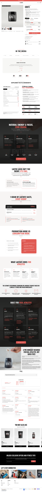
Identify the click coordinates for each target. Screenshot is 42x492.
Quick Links (9, 481)
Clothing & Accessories (16, 483)
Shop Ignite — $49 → (21, 159)
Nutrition (15, 482)
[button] (21, 375)
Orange (32, 18)
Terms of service (8, 489)
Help (1, 481)
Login (1, 482)
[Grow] (7, 435)
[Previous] (18, 70)
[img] (4, 391)
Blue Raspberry (36, 18)
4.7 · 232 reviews (29, 5)
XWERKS (21, 489)
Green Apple (27, 18)
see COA (31, 37)
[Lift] (20, 435)
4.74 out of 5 (9, 383)
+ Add (39, 41)
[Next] (23, 70)
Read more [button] (29, 417)
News (8, 483)
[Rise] (34, 435)
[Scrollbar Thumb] (6, 449)
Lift (35, 34)
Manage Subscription (3, 483)
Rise (28, 442)
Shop (14, 481)
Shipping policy (11, 489)
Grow (2, 442)
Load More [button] (21, 420)
